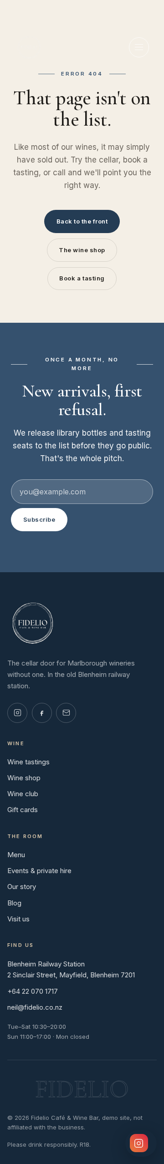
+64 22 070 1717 (32, 991)
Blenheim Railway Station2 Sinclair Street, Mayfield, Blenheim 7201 (71, 970)
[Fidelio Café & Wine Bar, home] (29, 47)
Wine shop (24, 777)
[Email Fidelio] (66, 713)
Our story (21, 886)
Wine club (22, 793)
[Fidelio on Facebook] (42, 713)
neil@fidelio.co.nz (34, 1007)
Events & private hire (39, 870)
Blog (14, 903)
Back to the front (82, 221)
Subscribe (39, 519)
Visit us (18, 919)
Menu (16, 854)
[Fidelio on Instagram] (17, 713)
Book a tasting (81, 278)
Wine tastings (28, 761)
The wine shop (82, 250)
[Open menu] (139, 47)
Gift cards (22, 809)
